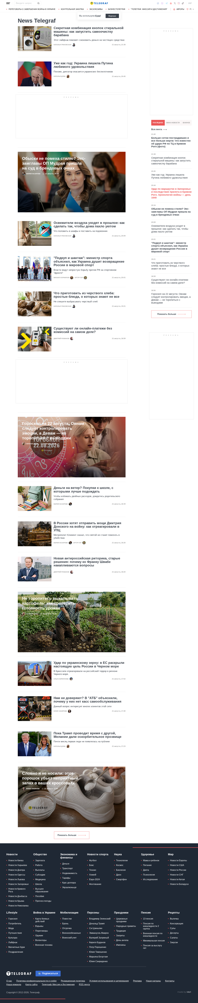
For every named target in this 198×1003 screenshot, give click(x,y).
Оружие (39, 935)
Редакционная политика (73, 981)
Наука (118, 854)
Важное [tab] (186, 123)
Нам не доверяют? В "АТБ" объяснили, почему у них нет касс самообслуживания (87, 699)
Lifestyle (11, 912)
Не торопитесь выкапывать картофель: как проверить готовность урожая (50, 603)
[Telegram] (166, 3)
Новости (12, 854)
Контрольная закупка (72, 9)
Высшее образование (41, 890)
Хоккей (92, 875)
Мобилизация (69, 912)
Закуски (174, 942)
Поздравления (15, 952)
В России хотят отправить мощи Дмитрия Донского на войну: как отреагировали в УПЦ (87, 526)
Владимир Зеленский (99, 919)
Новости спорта (97, 854)
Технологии (122, 860)
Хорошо (112, 16)
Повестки (67, 919)
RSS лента (84, 984)
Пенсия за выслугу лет (152, 946)
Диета (146, 870)
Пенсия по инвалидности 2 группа (151, 926)
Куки (97, 16)
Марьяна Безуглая (98, 957)
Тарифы (66, 878)
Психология (149, 875)
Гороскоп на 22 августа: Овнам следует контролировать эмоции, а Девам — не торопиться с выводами (53, 430)
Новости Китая (177, 879)
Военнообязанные (71, 933)
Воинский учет (69, 938)
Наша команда (13, 984)
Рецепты (174, 912)
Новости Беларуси (179, 884)
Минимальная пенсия (154, 940)
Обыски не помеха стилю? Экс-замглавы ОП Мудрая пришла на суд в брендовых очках (53, 163)
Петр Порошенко (97, 947)
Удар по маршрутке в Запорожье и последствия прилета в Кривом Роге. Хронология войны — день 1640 (171, 193)
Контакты (169, 981)
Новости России (178, 870)
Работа (38, 865)
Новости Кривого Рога (16, 890)
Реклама (137, 981)
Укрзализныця (69, 887)
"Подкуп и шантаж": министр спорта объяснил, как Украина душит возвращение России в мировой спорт (89, 261)
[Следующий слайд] (193, 9)
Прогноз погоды (43, 901)
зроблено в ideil (184, 992)
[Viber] (162, 3)
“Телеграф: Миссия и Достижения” (149, 9)
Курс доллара (69, 883)
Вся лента (156, 129)
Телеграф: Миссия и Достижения (58, 984)
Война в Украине (44, 912)
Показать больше (67, 835)
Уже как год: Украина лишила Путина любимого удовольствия (83, 64)
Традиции (121, 931)
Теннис (92, 870)
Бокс (91, 865)
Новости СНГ (176, 875)
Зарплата (40, 860)
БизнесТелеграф (116, 9)
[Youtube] (171, 3)
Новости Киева (15, 860)
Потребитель (14, 923)
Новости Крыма (16, 901)
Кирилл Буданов (97, 942)
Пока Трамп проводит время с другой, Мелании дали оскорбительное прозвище (87, 734)
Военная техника (43, 945)
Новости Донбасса (17, 896)
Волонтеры (41, 940)
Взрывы (39, 926)
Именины (121, 945)
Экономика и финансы (68, 856)
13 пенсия (148, 919)
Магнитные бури (16, 947)
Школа (38, 884)
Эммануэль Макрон (99, 933)
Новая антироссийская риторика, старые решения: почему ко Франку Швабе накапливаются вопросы (87, 562)
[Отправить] (38, 3)
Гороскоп (13, 919)
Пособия (39, 896)
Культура (12, 938)
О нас (9, 981)
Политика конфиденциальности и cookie (36, 981)
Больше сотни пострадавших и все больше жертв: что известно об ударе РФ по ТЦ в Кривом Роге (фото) (171, 142)
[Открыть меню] (8, 3)
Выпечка (174, 919)
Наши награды (153, 981)
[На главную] (99, 3)
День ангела (122, 940)
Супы (173, 928)
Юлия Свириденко (98, 961)
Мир (170, 854)
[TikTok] (183, 3)
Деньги (65, 864)
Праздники (121, 912)
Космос (119, 865)
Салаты (174, 938)
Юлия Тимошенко (98, 952)
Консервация (176, 923)
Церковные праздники (122, 920)
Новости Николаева (18, 906)
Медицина (40, 879)
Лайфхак (12, 942)
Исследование (150, 879)
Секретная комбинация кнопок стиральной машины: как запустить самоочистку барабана (89, 31)
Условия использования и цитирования (109, 981)
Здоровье (147, 854)
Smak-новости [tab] (173, 123)
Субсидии (40, 875)
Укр (190, 3)
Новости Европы (178, 860)
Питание (147, 865)
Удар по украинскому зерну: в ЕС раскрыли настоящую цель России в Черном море (89, 664)
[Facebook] (158, 3)
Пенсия (146, 912)
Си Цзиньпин (95, 928)
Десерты (174, 933)
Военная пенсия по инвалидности (152, 934)
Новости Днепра (16, 870)
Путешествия (15, 933)
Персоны (93, 912)
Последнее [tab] (158, 123)
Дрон (118, 875)
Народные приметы (126, 926)
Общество (40, 854)
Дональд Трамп (97, 923)
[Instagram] (179, 3)
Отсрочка (67, 928)
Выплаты (40, 870)
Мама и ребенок (151, 860)
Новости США (177, 865)
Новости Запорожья (18, 884)
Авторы (180, 9)
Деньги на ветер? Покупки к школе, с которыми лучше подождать (83, 489)
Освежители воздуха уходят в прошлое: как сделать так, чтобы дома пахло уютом (89, 224)
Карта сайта (31, 984)
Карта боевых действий (42, 920)
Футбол (92, 860)
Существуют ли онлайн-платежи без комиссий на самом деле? (83, 330)
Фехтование (95, 884)
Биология (121, 870)
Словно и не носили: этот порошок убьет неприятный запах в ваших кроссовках (50, 778)
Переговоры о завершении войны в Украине (32, 9)
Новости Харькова (17, 865)
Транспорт (67, 868)
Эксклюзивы (96, 9)
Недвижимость (69, 873)
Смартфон (121, 879)
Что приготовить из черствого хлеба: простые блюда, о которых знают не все (86, 294)
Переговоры (41, 931)
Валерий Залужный (99, 938)
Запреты (120, 935)
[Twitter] (175, 3)
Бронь (65, 923)
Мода (11, 928)
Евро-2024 (94, 879)
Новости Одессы (16, 875)
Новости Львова (16, 879)
